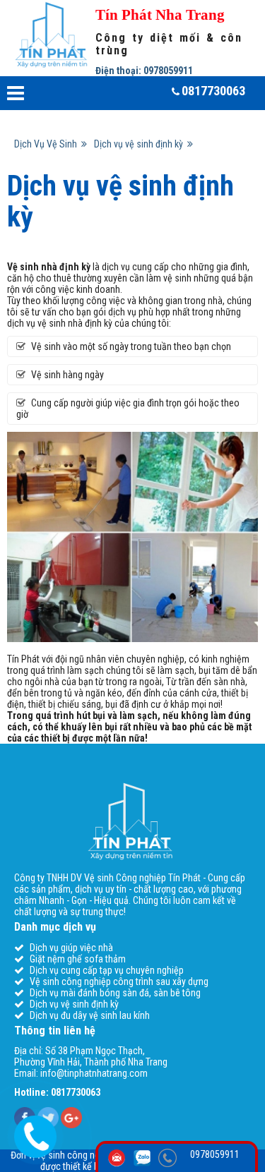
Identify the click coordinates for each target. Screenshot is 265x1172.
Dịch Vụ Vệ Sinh (47, 144)
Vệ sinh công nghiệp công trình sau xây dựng (119, 981)
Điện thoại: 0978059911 (144, 70)
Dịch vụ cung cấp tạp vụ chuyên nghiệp (107, 970)
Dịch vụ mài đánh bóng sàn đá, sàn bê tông (115, 992)
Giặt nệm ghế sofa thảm (78, 959)
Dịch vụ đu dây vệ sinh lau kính (90, 1015)
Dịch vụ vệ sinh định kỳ (140, 144)
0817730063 (213, 90)
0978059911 (215, 1154)
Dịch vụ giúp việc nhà (71, 947)
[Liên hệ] (35, 1134)
